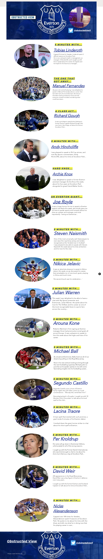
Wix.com (20, 553)
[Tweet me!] (99, 274)
